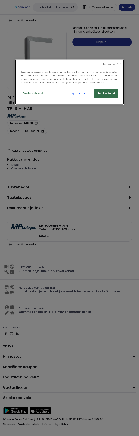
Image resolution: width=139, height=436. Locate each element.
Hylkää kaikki (79, 93)
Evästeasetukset (33, 93)
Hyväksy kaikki (106, 93)
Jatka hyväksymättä (111, 64)
